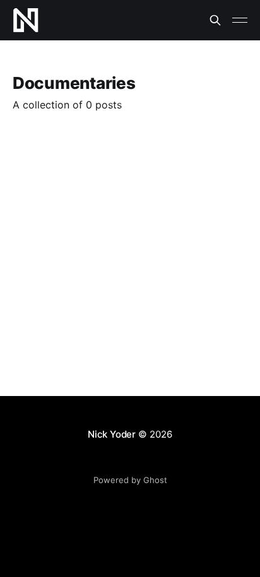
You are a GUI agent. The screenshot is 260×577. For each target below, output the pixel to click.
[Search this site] (215, 20)
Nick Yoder (112, 434)
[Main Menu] (239, 20)
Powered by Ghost (130, 480)
